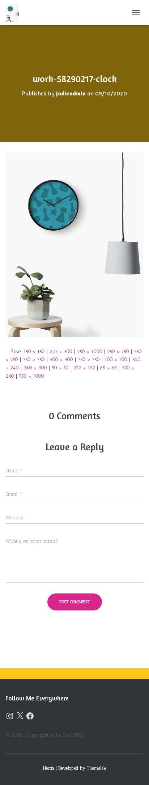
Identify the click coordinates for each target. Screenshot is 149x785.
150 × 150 (34, 351)
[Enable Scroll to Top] (134, 771)
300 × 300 (61, 359)
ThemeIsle (96, 768)
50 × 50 (60, 368)
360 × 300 (35, 368)
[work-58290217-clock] (74, 244)
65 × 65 (108, 368)
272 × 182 (84, 368)
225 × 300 (61, 351)
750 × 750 (118, 351)
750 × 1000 (89, 351)
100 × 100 (116, 359)
